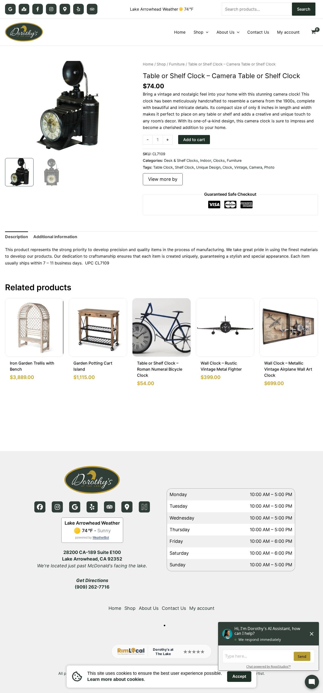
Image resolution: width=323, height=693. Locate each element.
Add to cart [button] (194, 139)
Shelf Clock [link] (184, 167)
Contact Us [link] (174, 608)
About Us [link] (148, 608)
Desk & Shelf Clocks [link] (181, 160)
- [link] (148, 139)
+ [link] (167, 139)
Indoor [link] (205, 160)
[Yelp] (78, 9)
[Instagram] (51, 9)
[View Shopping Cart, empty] (313, 32)
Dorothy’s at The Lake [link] (163, 651)
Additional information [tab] (55, 236)
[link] (24, 31)
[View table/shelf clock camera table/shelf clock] (19, 172)
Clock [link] (227, 167)
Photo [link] (269, 167)
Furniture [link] (177, 64)
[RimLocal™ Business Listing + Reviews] (65, 9)
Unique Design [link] (208, 167)
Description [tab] (16, 236)
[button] (205, 32)
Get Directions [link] (92, 580)
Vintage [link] (240, 167)
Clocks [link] (219, 160)
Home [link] (148, 64)
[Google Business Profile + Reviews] (10, 9)
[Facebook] (37, 9)
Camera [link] (255, 167)
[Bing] (24, 9)
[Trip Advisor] (92, 9)
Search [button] (303, 9)
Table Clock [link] (163, 167)
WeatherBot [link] (101, 537)
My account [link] (201, 608)
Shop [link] (161, 64)
